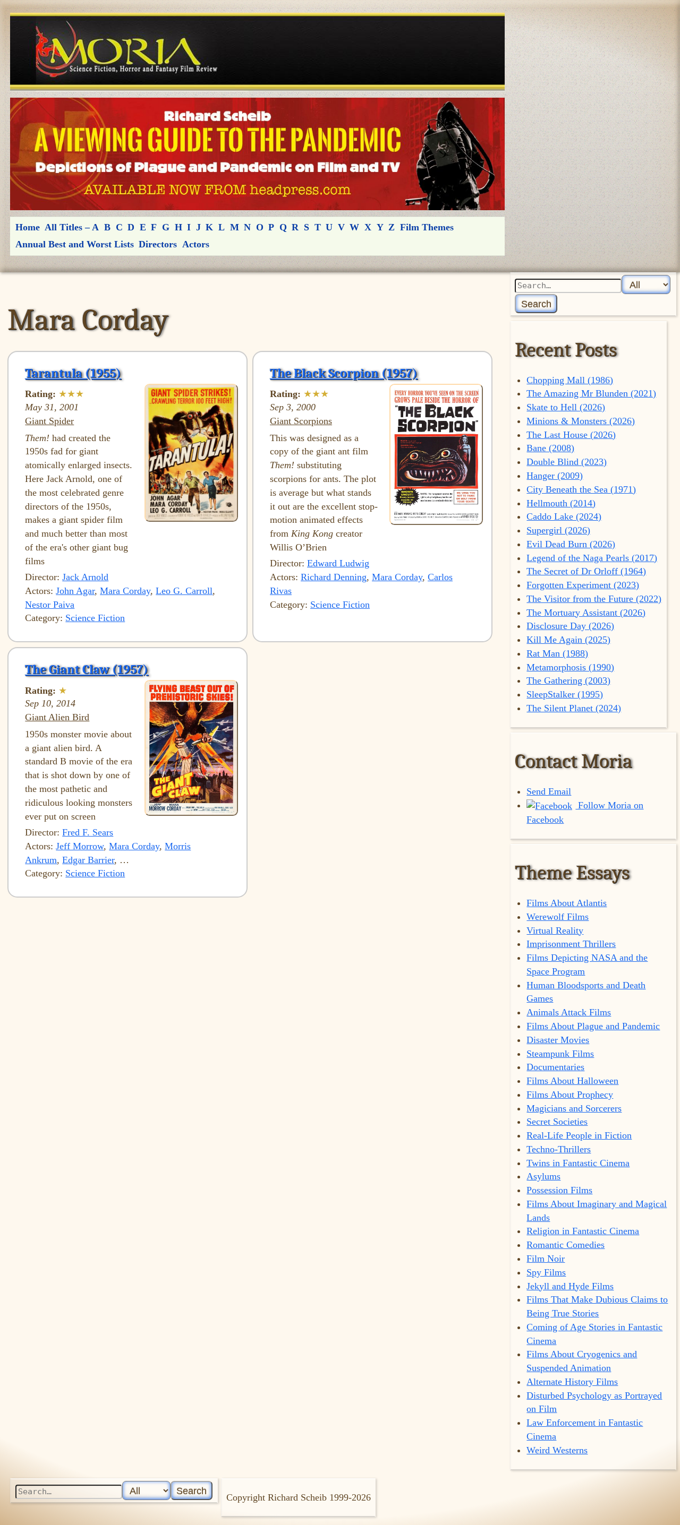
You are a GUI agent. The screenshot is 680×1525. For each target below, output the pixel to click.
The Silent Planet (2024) (573, 708)
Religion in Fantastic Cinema (582, 1231)
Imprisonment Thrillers (571, 943)
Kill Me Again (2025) (568, 639)
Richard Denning (334, 577)
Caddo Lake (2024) (563, 516)
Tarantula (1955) (73, 373)
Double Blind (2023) (566, 461)
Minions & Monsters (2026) (580, 421)
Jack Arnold (85, 577)
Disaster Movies (557, 1040)
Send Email (548, 791)
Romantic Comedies (565, 1244)
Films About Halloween (572, 1080)
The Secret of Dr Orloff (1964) (586, 571)
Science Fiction (95, 618)
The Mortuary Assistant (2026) (585, 612)
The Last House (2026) (571, 434)
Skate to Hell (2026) (565, 407)
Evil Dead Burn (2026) (570, 544)
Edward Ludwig (338, 563)
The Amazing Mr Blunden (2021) (591, 393)
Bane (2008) (550, 448)
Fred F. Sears (87, 832)
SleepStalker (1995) (564, 694)
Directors (158, 244)
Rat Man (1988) (557, 653)
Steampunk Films (560, 1053)
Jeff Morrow (80, 846)
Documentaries (555, 1067)
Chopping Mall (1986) (569, 380)
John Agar (75, 590)
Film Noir (545, 1258)
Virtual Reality (554, 930)
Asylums (543, 1176)
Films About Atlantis (566, 903)
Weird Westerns (557, 1450)
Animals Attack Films (568, 1012)
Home (27, 227)
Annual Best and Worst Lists (74, 244)
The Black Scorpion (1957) (344, 373)
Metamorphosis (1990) (570, 667)
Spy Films (546, 1272)
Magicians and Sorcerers (574, 1108)
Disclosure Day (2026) (570, 626)
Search (536, 303)
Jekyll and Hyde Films (570, 1286)
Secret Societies (557, 1121)
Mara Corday (125, 590)
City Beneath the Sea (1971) (581, 489)
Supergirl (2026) (558, 530)
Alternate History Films (572, 1381)
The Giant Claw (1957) (86, 669)
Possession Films (559, 1190)
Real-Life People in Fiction (579, 1135)
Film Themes (427, 227)
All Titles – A (72, 227)
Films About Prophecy (569, 1094)
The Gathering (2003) (568, 680)
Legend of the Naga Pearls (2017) (591, 558)
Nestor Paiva (49, 604)
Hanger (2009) (554, 475)
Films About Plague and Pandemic (593, 1026)
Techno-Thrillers (558, 1149)
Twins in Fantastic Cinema (578, 1163)
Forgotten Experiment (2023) (582, 585)
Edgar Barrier (88, 860)
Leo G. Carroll (184, 590)
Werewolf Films (557, 916)
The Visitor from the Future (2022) (593, 598)
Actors (195, 244)
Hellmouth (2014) (561, 503)
